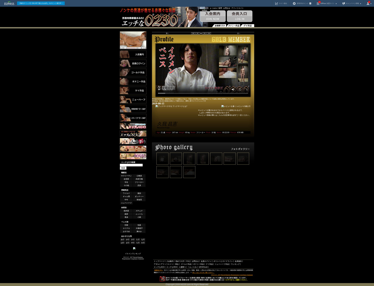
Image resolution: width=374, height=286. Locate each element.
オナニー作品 (233, 25)
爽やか (139, 231)
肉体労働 (139, 179)
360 (193, 33)
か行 (127, 239)
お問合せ (226, 8)
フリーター (139, 182)
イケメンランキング (133, 254)
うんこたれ (133, 149)
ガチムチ (139, 211)
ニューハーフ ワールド (133, 117)
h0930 (133, 133)
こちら (220, 115)
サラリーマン (126, 176)
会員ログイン (240, 17)
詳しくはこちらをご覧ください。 (203, 272)
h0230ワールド (133, 108)
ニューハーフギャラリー (133, 99)
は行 (122, 243)
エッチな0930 (171, 267)
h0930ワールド (133, 156)
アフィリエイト (237, 8)
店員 (139, 185)
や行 (133, 243)
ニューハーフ (126, 203)
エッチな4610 (159, 267)
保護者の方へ (158, 270)
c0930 (133, 141)
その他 (126, 185)
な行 (143, 239)
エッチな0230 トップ (159, 17)
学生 (126, 182)
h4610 (133, 126)
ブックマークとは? (179, 106)
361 (197, 33)
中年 (126, 200)
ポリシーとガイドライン (223, 261)
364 (209, 33)
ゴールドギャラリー (133, 72)
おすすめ (126, 231)
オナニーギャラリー (133, 81)
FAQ (188, 261)
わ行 (143, 243)
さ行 (133, 239)
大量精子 (139, 228)
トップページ (159, 261)
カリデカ (126, 228)
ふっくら (139, 214)
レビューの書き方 (244, 106)
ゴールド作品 (186, 264)
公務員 (139, 176)
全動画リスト (219, 25)
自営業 (126, 179)
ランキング (133, 40)
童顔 (139, 193)
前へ (167, 33)
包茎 (139, 225)
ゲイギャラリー (133, 90)
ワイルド (126, 193)
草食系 (139, 200)
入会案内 (212, 17)
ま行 (127, 243)
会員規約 (238, 261)
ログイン (133, 63)
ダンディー (139, 196)
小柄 (139, 217)
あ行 (122, 239)
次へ (238, 33)
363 (205, 33)
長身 (126, 217)
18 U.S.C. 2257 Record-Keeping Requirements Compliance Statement (133, 258)
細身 (126, 214)
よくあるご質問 (216, 8)
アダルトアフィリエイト (163, 264)
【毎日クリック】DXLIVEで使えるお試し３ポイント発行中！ (41, 3)
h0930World (203, 267)
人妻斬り (182, 267)
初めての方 (204, 8)
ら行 (138, 243)
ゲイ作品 (247, 25)
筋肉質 (126, 211)
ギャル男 (126, 196)
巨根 (126, 225)
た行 (138, 239)
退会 (177, 264)
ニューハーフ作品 (222, 264)
